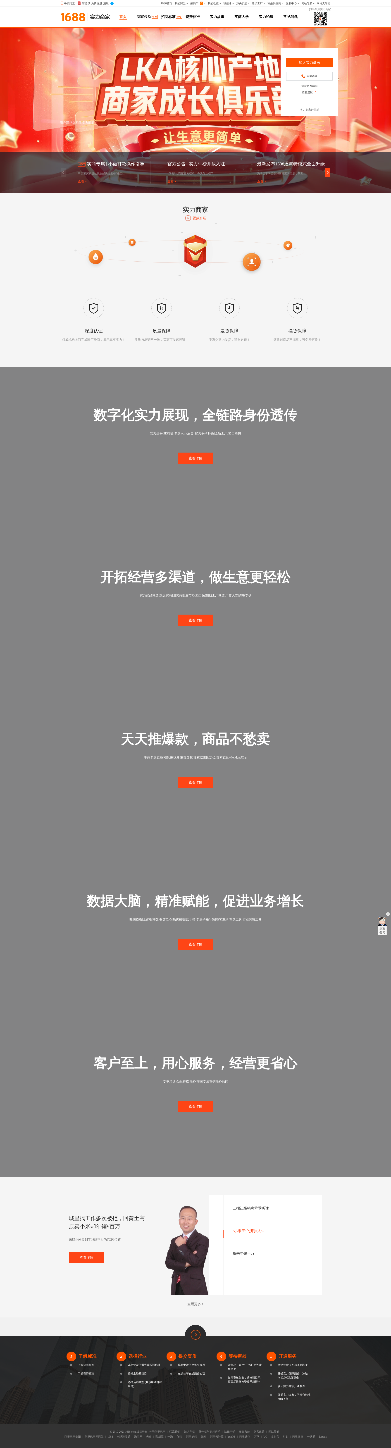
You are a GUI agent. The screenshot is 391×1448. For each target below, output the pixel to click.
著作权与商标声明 (209, 1432)
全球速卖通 (123, 1437)
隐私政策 (259, 1432)
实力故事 (217, 17)
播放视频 (195, 1332)
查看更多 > (195, 1304)
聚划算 (159, 1437)
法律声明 (229, 1432)
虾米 (203, 1437)
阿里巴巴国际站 (94, 1437)
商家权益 (144, 17)
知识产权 (189, 1432)
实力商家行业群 (309, 109)
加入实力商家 (309, 62)
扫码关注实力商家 (320, 9)
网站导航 (273, 1432)
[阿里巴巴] (73, 20)
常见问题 (290, 17)
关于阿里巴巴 (157, 1432)
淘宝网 (138, 1437)
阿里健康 (297, 1437)
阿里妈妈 (191, 1437)
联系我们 (174, 1432)
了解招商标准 (86, 1365)
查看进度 (307, 92)
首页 (123, 17)
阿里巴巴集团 (72, 1437)
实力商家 (100, 17)
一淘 (170, 1437)
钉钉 (285, 1437)
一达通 (311, 1437)
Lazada (323, 1437)
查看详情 (195, 458)
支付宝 (275, 1437)
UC (265, 1437)
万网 (257, 1437)
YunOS (231, 1437)
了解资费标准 (86, 1373)
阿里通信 (244, 1437)
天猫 (149, 1437)
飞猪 (179, 1437)
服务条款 (244, 1432)
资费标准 (193, 17)
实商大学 (241, 17)
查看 (81, 181)
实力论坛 (266, 17)
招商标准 (168, 17)
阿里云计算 (217, 1437)
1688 (110, 1437)
